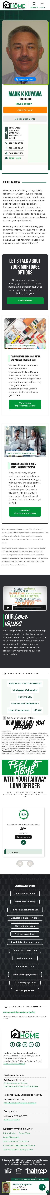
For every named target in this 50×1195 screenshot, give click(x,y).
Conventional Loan (25, 926)
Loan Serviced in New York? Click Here (21, 1086)
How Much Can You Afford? (25, 683)
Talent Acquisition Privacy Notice (18, 1149)
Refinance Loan (25, 958)
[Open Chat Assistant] (42, 1187)
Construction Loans (25, 893)
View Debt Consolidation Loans (25, 511)
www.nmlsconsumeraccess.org (17, 1164)
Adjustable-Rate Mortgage (25, 918)
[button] (42, 5)
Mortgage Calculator (25, 690)
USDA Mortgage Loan (25, 982)
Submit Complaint (12, 1119)
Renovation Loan (25, 966)
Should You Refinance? (25, 703)
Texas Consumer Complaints (16, 1141)
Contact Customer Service (16, 1083)
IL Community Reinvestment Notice (19, 1145)
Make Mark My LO (26, 79)
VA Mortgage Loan (25, 990)
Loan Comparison (18, 710)
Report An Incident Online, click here (20, 1103)
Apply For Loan (25, 110)
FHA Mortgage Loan (25, 934)
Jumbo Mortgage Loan (25, 950)
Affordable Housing (25, 901)
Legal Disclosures (11, 1137)
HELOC (38, 710)
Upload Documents (25, 119)
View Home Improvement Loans (25, 404)
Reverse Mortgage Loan (25, 974)
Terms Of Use (24, 1133)
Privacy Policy (9, 1133)
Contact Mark (25, 300)
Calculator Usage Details (20, 718)
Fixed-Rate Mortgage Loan (25, 942)
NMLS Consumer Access (14, 1064)
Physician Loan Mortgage (25, 910)
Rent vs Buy (25, 697)
